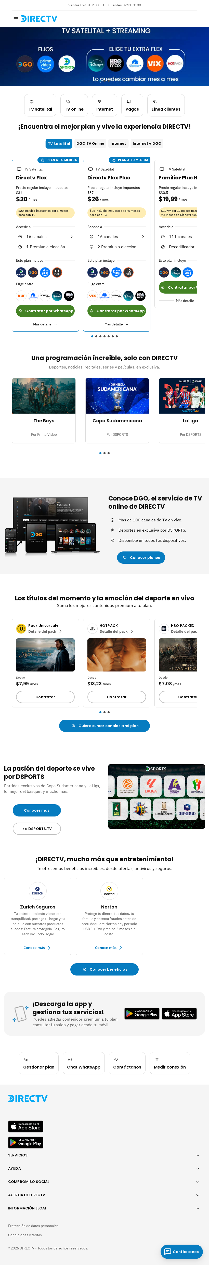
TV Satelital (59, 143)
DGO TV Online (90, 143)
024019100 (132, 5)
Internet (118, 143)
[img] (16, 19)
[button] (9, 246)
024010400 (89, 5)
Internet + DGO (147, 143)
